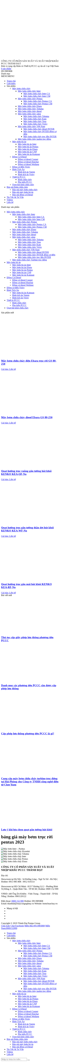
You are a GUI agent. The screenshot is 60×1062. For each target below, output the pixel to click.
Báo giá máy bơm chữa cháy (25, 189)
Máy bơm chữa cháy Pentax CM (37, 103)
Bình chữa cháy (25, 179)
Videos (10, 200)
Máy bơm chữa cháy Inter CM (36, 96)
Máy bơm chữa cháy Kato (34, 119)
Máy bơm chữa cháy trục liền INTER (40, 136)
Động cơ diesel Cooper (28, 159)
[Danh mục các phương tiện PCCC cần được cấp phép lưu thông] (30, 680)
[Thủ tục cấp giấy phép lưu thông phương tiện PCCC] (30, 632)
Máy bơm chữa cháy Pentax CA (37, 101)
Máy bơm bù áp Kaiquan (29, 154)
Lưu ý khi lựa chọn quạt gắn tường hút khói (26, 829)
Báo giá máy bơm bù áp (22, 192)
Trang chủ (11, 81)
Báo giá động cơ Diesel (22, 194)
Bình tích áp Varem (26, 172)
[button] (8, 76)
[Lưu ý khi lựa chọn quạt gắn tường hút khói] (30, 824)
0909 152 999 (17, 901)
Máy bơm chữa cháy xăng (29, 114)
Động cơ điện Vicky (21, 167)
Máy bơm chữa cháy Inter (29, 91)
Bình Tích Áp (18, 169)
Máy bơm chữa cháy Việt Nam (31, 126)
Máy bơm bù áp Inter (27, 144)
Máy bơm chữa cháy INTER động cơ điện (36, 255)
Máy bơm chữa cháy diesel (30, 111)
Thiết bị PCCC (19, 177)
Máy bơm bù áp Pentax (28, 146)
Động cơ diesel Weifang (28, 164)
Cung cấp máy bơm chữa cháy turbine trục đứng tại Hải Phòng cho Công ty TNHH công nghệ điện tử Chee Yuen (29, 781)
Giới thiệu (11, 83)
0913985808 (34, 926)
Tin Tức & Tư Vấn (15, 197)
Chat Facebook (17, 926)
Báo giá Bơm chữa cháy (17, 187)
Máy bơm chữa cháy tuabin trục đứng (34, 139)
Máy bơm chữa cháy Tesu (34, 121)
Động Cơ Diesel (19, 157)
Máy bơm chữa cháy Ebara (30, 106)
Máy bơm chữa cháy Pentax (30, 98)
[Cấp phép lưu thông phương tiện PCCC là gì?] (30, 728)
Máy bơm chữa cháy (21, 88)
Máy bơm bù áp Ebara (28, 149)
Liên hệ (10, 202)
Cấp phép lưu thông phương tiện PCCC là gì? (27, 733)
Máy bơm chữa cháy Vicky (35, 124)
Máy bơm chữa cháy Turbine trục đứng (29, 260)
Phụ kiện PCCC (25, 182)
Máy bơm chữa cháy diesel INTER (38, 129)
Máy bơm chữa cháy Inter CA (36, 93)
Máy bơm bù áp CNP (27, 152)
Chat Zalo (5, 926)
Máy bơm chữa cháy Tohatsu (31, 109)
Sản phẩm (11, 86)
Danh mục (5, 73)
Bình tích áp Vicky (26, 174)
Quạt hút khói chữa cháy (23, 184)
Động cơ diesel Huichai (28, 162)
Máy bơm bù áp (19, 141)
